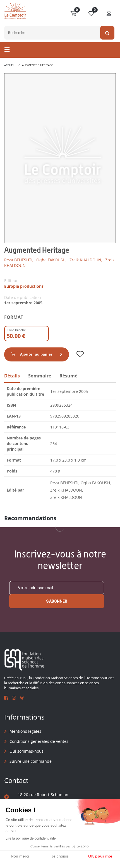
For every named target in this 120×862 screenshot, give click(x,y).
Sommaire (39, 376)
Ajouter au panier (36, 354)
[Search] (107, 33)
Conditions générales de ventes (38, 741)
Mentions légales (25, 731)
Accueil (9, 65)
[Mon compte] (109, 13)
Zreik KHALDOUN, (85, 259)
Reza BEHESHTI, (18, 259)
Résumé (68, 376)
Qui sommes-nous (26, 751)
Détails (12, 376)
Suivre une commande (30, 761)
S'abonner (56, 601)
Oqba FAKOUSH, (51, 259)
